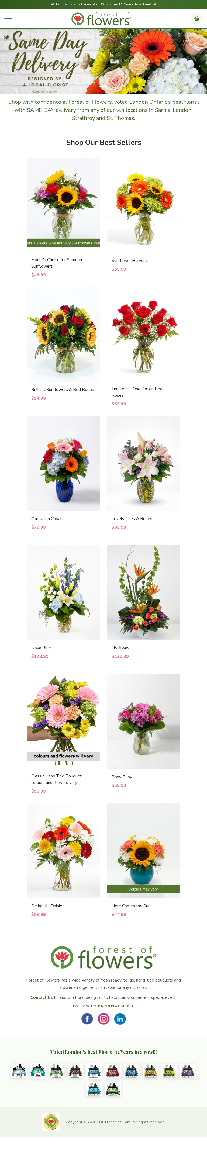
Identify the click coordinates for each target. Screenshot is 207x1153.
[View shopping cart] (197, 18)
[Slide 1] (103, 86)
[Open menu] (8, 18)
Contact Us (41, 997)
